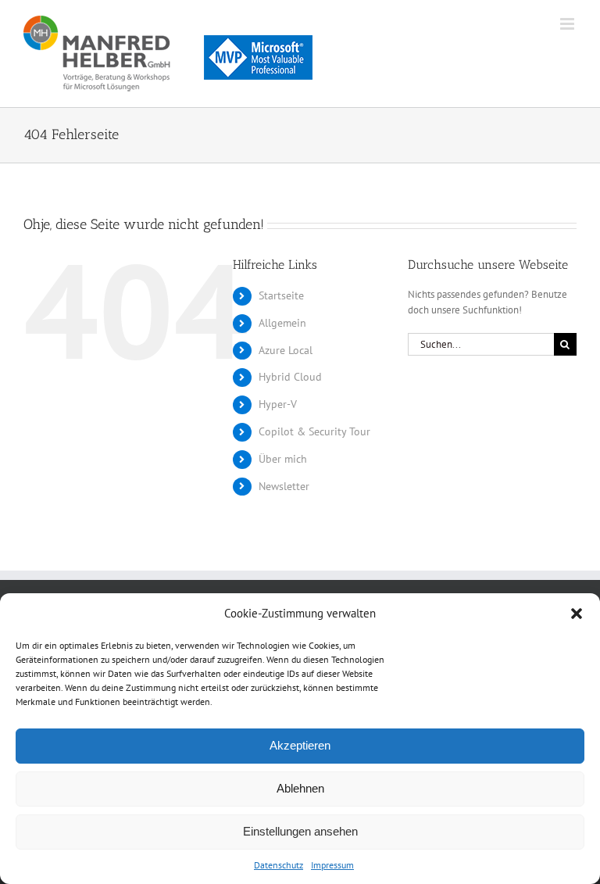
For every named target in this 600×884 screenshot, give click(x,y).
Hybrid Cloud (290, 377)
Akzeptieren (300, 745)
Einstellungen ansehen (300, 831)
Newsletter (284, 486)
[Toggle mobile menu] (568, 24)
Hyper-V (278, 404)
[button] (576, 613)
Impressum (332, 865)
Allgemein (282, 323)
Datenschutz (278, 865)
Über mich (283, 459)
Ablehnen (300, 788)
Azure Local (285, 350)
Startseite (281, 295)
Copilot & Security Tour (314, 431)
